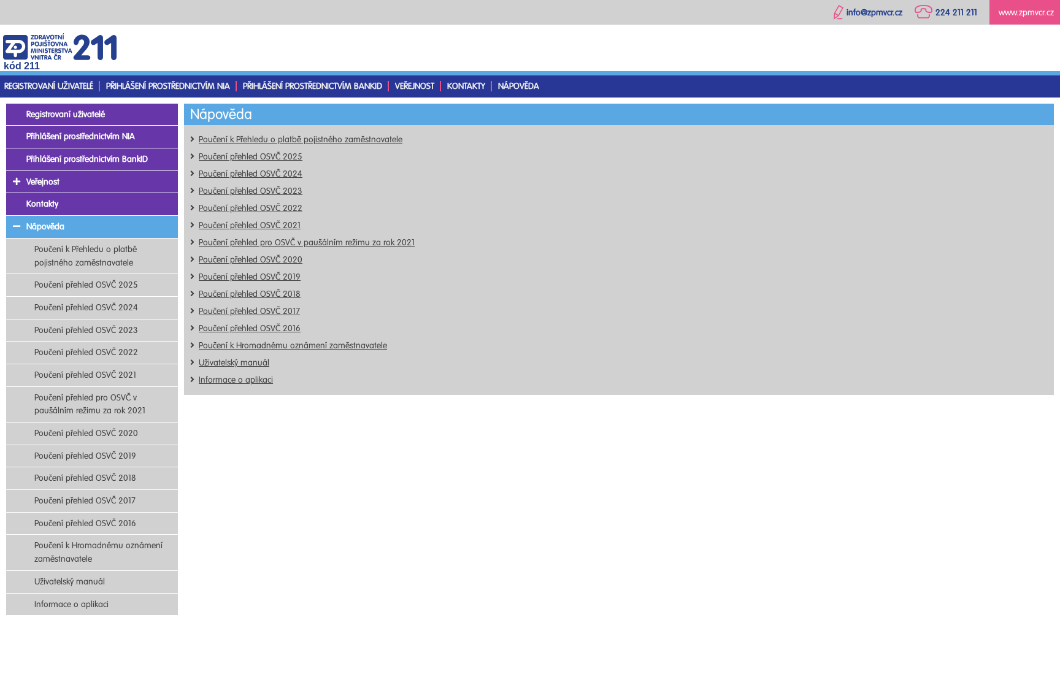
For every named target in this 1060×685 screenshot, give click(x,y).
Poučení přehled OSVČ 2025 (250, 156)
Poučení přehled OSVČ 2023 (250, 191)
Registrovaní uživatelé (48, 86)
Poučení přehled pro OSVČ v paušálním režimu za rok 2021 (307, 242)
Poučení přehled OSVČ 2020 (250, 259)
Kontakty (466, 86)
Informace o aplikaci (236, 380)
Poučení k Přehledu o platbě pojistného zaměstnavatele (300, 139)
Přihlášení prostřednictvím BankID (312, 86)
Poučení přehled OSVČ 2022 (250, 208)
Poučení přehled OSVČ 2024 (250, 174)
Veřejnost (414, 86)
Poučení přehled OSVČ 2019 (250, 277)
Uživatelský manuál (234, 363)
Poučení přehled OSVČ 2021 (250, 225)
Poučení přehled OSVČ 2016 (250, 328)
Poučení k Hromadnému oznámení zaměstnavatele (293, 345)
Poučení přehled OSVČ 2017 (249, 311)
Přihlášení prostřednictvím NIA (168, 86)
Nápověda (518, 86)
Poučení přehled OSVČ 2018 (250, 294)
